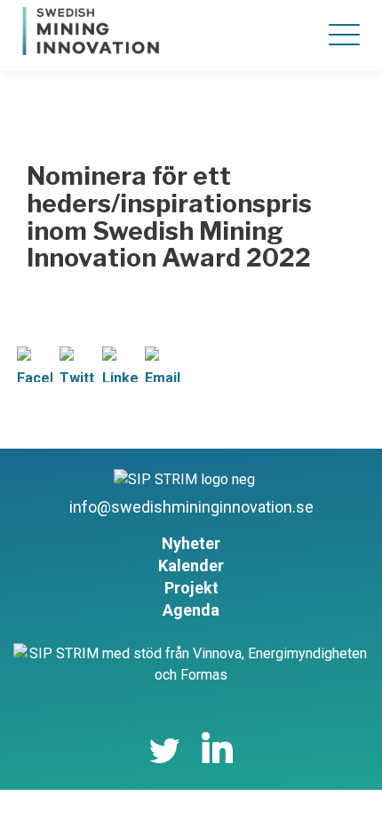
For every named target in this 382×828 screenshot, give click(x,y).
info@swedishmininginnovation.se (191, 507)
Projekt (191, 587)
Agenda (191, 610)
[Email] (162, 370)
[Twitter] (77, 370)
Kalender (191, 565)
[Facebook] (34, 370)
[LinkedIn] (120, 370)
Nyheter (191, 543)
